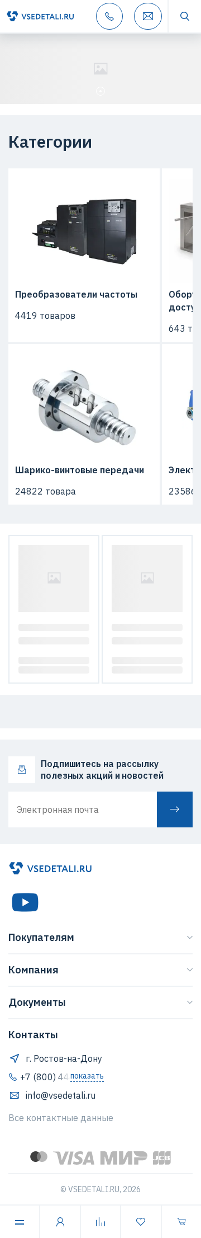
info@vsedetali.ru (60, 1095)
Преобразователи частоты (76, 294)
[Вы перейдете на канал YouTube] (25, 902)
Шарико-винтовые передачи (79, 470)
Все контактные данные (60, 1117)
